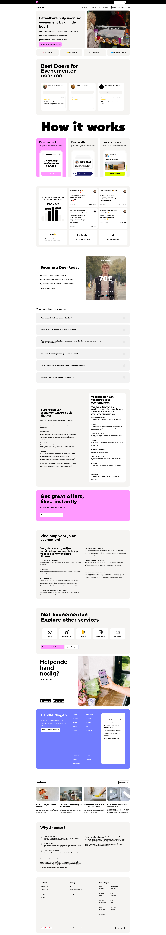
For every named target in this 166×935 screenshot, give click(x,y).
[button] (85, 7)
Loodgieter (88, 722)
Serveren (75, 722)
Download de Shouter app (119, 2)
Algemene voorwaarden (76, 889)
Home (40, 12)
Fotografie (75, 718)
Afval (87, 726)
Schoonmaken (76, 742)
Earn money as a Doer (48, 288)
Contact (72, 894)
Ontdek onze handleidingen (50, 729)
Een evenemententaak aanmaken (50, 44)
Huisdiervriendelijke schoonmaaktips (113, 730)
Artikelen (43, 897)
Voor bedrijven (105, 7)
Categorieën (44, 892)
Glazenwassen (89, 714)
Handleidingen (44, 894)
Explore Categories (72, 647)
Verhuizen (88, 718)
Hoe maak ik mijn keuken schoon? (112, 719)
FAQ (71, 886)
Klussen (75, 714)
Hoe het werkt (96, 7)
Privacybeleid (73, 892)
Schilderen (75, 726)
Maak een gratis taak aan (118, 7)
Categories (46, 12)
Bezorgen (75, 738)
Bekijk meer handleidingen (111, 738)
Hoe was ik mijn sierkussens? (111, 722)
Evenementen (53, 12)
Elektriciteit (89, 730)
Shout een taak (44, 886)
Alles (87, 738)
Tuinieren (88, 734)
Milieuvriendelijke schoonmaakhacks (113, 716)
